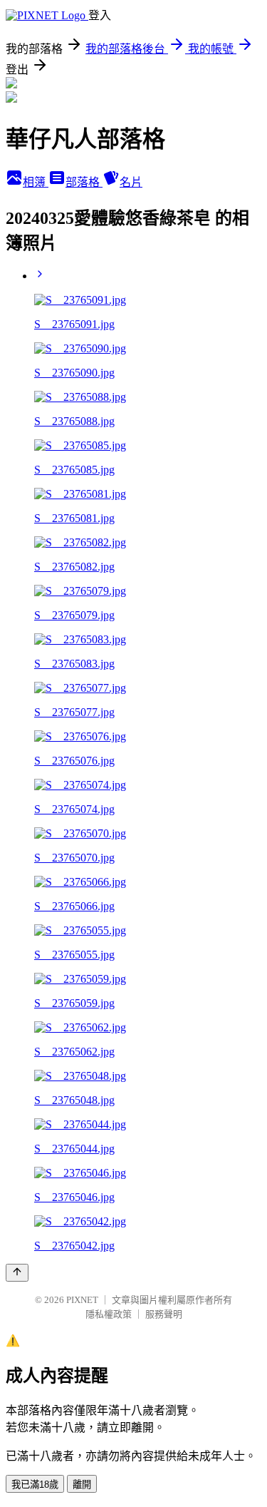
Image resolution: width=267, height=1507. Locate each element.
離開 (82, 1484)
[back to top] (17, 1273)
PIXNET (82, 1299)
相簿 (35, 182)
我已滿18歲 (34, 1484)
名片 (131, 182)
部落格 (84, 182)
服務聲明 (163, 1314)
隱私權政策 (108, 1314)
